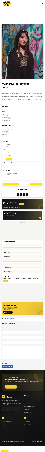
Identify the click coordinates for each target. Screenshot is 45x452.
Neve (17, 445)
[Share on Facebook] (18, 194)
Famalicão (24, 278)
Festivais (8, 174)
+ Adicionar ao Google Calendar (11, 184)
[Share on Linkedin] (24, 194)
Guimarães (10, 278)
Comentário (5, 345)
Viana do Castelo (17, 278)
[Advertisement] (22, 13)
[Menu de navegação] (42, 3)
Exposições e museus (8, 252)
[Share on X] (21, 194)
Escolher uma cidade (28, 427)
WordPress (26, 445)
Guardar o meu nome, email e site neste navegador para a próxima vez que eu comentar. (20, 362)
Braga (4, 278)
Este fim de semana (28, 403)
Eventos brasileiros (7, 267)
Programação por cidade (29, 406)
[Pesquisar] (40, 3)
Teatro (4, 424)
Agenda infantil (7, 256)
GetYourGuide (10, 318)
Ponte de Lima (35, 278)
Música (8, 175)
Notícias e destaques (8, 271)
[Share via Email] (27, 194)
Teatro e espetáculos (8, 248)
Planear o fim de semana (29, 431)
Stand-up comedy (7, 263)
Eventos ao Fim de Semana (12, 173)
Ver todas (5, 281)
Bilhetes (9, 159)
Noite (8, 177)
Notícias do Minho (28, 412)
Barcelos (29, 278)
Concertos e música (8, 245)
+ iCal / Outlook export (36, 184)
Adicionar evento (7, 312)
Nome (4, 330)
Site (3, 340)
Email (4, 335)
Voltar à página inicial (37, 441)
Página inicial (27, 400)
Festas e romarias (7, 260)
